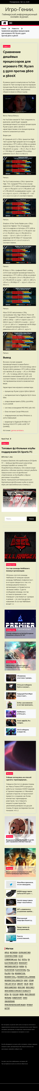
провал (30, 1005)
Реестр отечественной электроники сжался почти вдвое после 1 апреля (25, 937)
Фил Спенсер (30, 994)
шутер (7, 1008)
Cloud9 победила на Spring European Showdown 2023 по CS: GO (19, 634)
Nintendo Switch (11, 966)
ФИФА (21, 994)
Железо (9, 773)
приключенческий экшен (15, 1005)
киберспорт (17, 998)
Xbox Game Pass (11, 987)
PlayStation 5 (20, 970)
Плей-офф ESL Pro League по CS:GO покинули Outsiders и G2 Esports (25, 722)
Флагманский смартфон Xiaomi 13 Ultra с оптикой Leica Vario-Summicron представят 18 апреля (25, 920)
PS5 (13, 973)
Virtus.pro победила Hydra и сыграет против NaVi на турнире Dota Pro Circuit (24, 686)
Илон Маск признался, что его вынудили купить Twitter (25, 884)
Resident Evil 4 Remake (26, 977)
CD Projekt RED (24, 952)
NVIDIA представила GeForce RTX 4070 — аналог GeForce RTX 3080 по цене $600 (24, 893)
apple (7, 952)
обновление (10, 1001)
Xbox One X (30, 987)
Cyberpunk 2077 (11, 959)
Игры (7, 994)
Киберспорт (11, 564)
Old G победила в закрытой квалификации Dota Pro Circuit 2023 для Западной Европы (24, 731)
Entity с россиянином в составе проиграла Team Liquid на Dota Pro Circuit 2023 (24, 704)
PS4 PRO (8, 973)
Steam (31, 980)
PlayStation (9, 970)
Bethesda (14, 952)
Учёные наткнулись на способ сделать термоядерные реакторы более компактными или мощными (19, 778)
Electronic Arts (11, 963)
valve (26, 984)
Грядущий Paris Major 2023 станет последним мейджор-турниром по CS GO (25, 695)
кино (25, 998)
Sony (26, 980)
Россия (15, 994)
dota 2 (24, 959)
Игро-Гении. (19, 9)
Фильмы (8, 998)
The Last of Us (10, 984)
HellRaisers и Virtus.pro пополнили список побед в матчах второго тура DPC (24, 713)
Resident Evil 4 (10, 977)
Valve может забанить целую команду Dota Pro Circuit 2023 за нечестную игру (18, 666)
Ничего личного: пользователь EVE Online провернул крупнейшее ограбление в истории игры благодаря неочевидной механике (19, 872)
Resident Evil (20, 973)
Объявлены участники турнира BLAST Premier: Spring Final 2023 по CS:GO (25, 677)
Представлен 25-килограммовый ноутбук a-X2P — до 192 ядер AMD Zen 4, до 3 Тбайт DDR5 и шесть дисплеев (24, 928)
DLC (19, 959)
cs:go (20, 956)
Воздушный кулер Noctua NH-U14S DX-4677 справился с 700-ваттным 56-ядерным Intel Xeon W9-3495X (20, 841)
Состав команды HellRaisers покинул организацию (18, 570)
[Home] (5, 23)
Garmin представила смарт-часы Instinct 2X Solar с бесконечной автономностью (25, 902)
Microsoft (23, 963)
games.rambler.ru (17, 430)
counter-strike (11, 956)
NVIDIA (21, 966)
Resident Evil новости (14, 980)
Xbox (31, 984)
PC (26, 966)
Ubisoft (20, 984)
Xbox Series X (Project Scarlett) (18, 991)
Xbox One (21, 987)
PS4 (28, 970)
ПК (11, 994)
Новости (7, 46)
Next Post (5, 439)
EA (29, 959)
